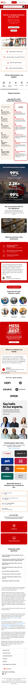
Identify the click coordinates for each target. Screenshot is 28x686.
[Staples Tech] (21, 453)
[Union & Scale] (21, 476)
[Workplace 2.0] (7, 476)
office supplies (9, 627)
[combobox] (14, 6)
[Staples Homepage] (4, 2)
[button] (23, 7)
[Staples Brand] (7, 453)
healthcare (17, 618)
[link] (14, 2)
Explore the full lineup (14, 448)
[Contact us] (14, 526)
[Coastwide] (21, 468)
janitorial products (5, 624)
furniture (16, 624)
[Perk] (7, 461)
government (3, 619)
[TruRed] (21, 461)
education (12, 618)
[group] (14, 271)
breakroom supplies (21, 623)
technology (11, 624)
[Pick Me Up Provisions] (7, 468)
